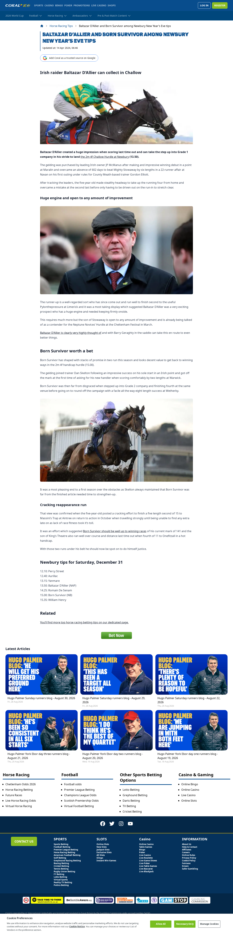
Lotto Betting (131, 790)
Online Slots (189, 800)
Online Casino (190, 790)
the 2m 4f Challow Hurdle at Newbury (105, 157)
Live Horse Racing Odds (20, 800)
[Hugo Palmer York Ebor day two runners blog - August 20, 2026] (116, 730)
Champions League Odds (80, 795)
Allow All (161, 923)
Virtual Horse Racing (18, 806)
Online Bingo (189, 784)
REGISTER (219, 5)
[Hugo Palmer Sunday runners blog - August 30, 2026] (41, 674)
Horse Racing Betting (19, 790)
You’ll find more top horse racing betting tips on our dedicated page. (84, 622)
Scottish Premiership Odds (81, 800)
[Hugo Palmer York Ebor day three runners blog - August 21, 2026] (41, 730)
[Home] (41, 26)
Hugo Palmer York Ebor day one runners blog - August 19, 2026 (187, 756)
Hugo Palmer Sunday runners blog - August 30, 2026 (41, 698)
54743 (147, 913)
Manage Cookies (209, 923)
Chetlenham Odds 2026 (20, 784)
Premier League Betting (79, 790)
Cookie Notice (77, 926)
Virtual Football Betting (79, 806)
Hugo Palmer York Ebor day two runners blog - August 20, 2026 (112, 756)
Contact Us (23, 841)
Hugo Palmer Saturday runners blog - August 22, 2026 (188, 700)
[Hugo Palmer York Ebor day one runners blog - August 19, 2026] (191, 730)
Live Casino (188, 795)
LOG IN (204, 5)
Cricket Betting (132, 811)
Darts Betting (131, 800)
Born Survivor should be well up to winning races (114, 531)
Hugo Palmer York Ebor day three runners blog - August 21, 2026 (39, 756)
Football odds (73, 784)
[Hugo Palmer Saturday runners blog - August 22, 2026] (191, 674)
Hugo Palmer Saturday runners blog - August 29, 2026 (113, 700)
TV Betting (129, 806)
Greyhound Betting (135, 795)
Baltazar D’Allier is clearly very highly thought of (70, 333)
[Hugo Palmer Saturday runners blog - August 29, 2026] (116, 674)
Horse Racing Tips (61, 26)
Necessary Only (185, 923)
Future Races (13, 795)
